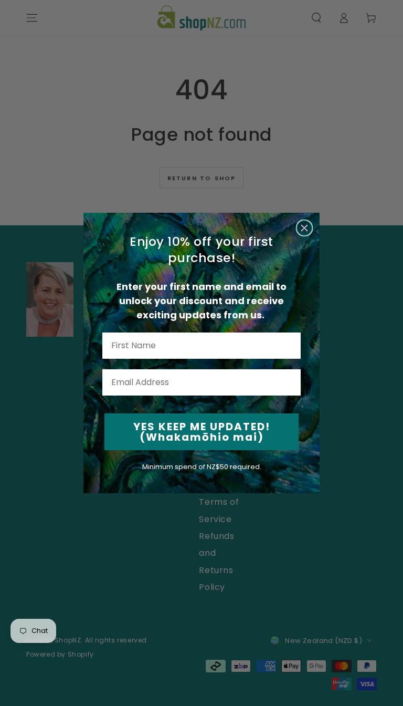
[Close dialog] (304, 228)
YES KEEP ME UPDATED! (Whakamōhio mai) (201, 431)
